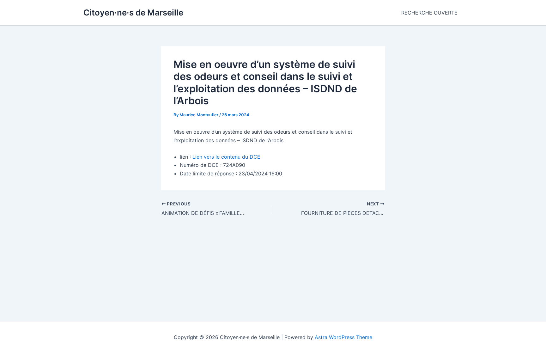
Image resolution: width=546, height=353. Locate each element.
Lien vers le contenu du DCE (226, 157)
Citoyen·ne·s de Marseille (133, 12)
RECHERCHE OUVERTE (429, 12)
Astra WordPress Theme (343, 337)
